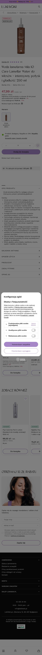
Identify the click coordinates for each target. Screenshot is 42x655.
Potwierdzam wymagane (21, 351)
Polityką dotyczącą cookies (23, 307)
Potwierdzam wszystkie (21, 344)
